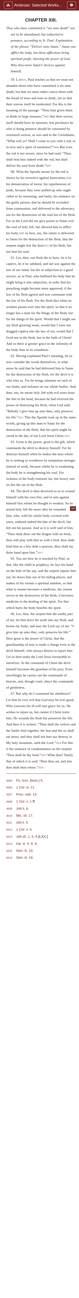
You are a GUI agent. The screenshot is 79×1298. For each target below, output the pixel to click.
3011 (21, 417)
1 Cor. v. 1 (24, 801)
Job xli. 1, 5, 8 (26, 836)
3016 (41, 767)
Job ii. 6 (22, 808)
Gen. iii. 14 (24, 851)
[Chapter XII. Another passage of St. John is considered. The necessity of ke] (4, 649)
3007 (48, 166)
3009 (21, 233)
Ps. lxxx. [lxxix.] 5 (29, 780)
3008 (68, 178)
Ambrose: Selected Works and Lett (38, 5)
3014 (58, 743)
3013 (40, 552)
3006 (56, 147)
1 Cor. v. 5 (24, 829)
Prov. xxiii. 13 (26, 794)
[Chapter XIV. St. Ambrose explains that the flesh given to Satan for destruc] (74, 649)
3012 (67, 436)
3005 (46, 116)
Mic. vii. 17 (24, 815)
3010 (46, 245)
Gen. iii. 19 (24, 857)
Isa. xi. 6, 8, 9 (26, 843)
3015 (43, 755)
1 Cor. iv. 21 (25, 787)
